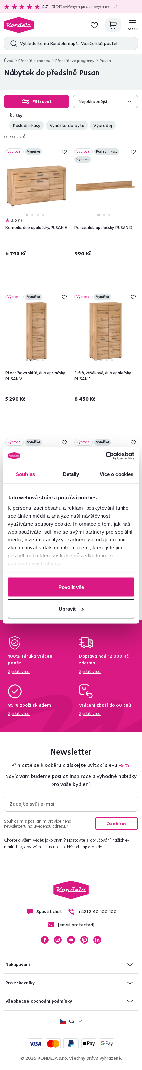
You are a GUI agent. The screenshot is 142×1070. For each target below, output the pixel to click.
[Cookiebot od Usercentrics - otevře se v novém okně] (105, 455)
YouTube (71, 940)
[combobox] (105, 101)
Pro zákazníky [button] (20, 983)
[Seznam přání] (94, 25)
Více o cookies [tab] (116, 474)
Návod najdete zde (84, 847)
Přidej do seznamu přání (64, 151)
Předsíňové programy (74, 60)
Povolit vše (71, 587)
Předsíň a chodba (34, 60)
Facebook (45, 940)
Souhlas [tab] (25, 474)
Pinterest (84, 940)
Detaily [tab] (71, 474)
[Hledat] (12, 43)
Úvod (8, 60)
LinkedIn (97, 940)
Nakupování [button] (17, 964)
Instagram (58, 940)
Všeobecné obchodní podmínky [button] (38, 1001)
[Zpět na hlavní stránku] (19, 25)
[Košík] (113, 25)
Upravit (67, 608)
